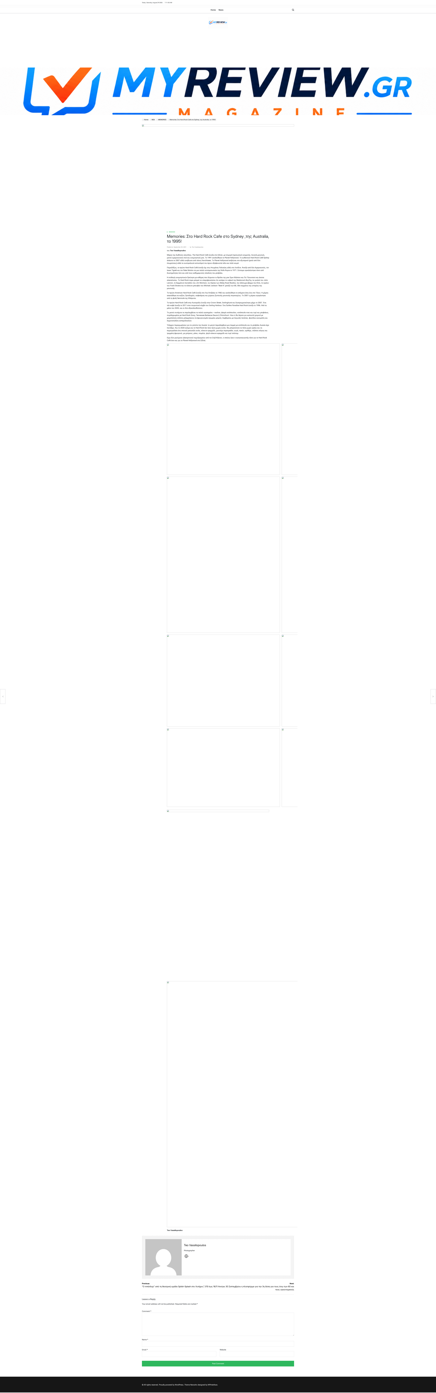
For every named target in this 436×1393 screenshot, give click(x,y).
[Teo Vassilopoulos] (163, 1257)
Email (145, 1350)
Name (145, 1340)
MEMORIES (172, 232)
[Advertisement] (218, 50)
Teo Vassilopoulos (197, 247)
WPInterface (212, 1385)
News (221, 10)
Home (213, 10)
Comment (146, 1311)
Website (223, 1350)
